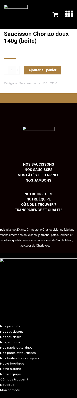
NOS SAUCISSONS (38, 164)
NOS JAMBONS (38, 180)
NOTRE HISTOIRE (38, 194)
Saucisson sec (28, 83)
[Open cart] (55, 14)
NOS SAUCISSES (39, 170)
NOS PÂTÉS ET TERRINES (38, 175)
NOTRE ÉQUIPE (38, 199)
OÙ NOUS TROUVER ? (38, 204)
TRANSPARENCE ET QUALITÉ (38, 210)
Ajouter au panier (42, 70)
